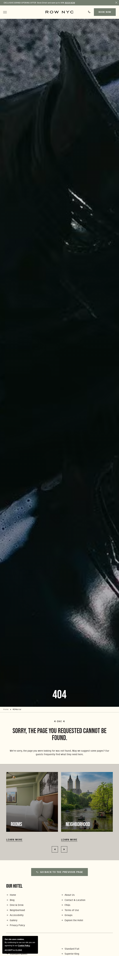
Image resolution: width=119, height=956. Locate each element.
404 (59, 695)
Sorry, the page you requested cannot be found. (59, 734)
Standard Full (72, 949)
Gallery (13, 920)
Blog (12, 900)
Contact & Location (75, 900)
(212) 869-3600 (89, 12)
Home (6, 709)
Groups (69, 915)
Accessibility (17, 915)
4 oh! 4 (59, 721)
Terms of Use (72, 910)
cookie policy (24, 945)
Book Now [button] (105, 12)
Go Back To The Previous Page (61, 872)
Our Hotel (14, 886)
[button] (5, 12)
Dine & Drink (17, 905)
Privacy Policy (17, 925)
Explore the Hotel (74, 920)
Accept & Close (13, 950)
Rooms (16, 824)
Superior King (72, 954)
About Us (70, 895)
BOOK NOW (70, 3)
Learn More (14, 839)
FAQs (67, 905)
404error (17, 709)
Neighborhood (78, 824)
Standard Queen (18, 954)
